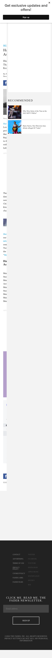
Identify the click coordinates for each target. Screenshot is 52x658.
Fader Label (18, 578)
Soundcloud (33, 576)
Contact (16, 555)
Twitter (31, 555)
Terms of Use (18, 563)
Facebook (32, 559)
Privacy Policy (16, 568)
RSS (29, 585)
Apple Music (33, 572)
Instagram (33, 567)
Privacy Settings (13, 639)
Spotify (31, 580)
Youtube (32, 563)
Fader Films (18, 582)
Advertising (18, 559)
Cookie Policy (19, 573)
